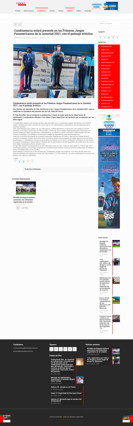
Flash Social (105, 65)
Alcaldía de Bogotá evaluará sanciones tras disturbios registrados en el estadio (24, 199)
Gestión (103, 69)
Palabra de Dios (106, 81)
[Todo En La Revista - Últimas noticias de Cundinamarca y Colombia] (21, 4)
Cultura (103, 50)
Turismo (103, 103)
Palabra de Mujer (106, 84)
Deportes (104, 56)
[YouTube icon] (65, 419)
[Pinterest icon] (70, 419)
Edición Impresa (106, 62)
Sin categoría (105, 97)
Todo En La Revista (31, 38)
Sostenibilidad (105, 100)
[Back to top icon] (66, 413)
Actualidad (104, 46)
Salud (103, 94)
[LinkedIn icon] (67, 419)
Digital (103, 59)
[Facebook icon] (61, 419)
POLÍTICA (104, 88)
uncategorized (105, 107)
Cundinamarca (105, 53)
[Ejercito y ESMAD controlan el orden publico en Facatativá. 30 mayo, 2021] (5, 418)
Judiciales (104, 72)
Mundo (103, 78)
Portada (103, 91)
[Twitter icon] (63, 419)
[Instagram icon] (72, 419)
